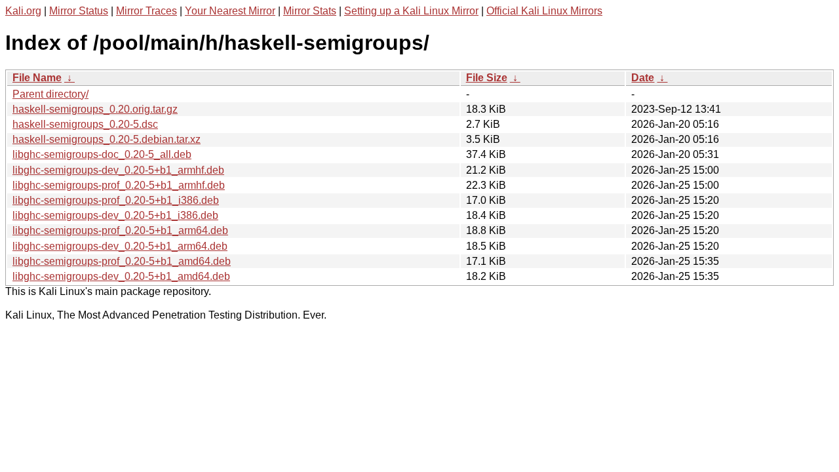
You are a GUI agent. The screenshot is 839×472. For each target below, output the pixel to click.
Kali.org (23, 10)
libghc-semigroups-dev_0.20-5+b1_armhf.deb (118, 170)
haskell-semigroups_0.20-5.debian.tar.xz (106, 139)
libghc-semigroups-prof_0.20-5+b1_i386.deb (115, 200)
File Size (486, 77)
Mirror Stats (309, 10)
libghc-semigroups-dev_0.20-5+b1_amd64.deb (121, 276)
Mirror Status (78, 10)
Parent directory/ (50, 94)
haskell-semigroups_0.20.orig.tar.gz (95, 109)
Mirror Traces (146, 10)
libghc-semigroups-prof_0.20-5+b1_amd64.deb (121, 261)
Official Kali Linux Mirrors (544, 10)
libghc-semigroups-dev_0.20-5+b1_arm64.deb (119, 246)
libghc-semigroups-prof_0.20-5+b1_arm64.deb (120, 230)
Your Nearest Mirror (230, 10)
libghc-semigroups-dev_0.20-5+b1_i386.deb (115, 215)
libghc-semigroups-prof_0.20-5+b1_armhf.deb (118, 185)
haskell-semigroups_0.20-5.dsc (85, 124)
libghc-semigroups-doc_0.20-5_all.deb (101, 154)
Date (642, 77)
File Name (37, 77)
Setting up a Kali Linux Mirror (411, 10)
